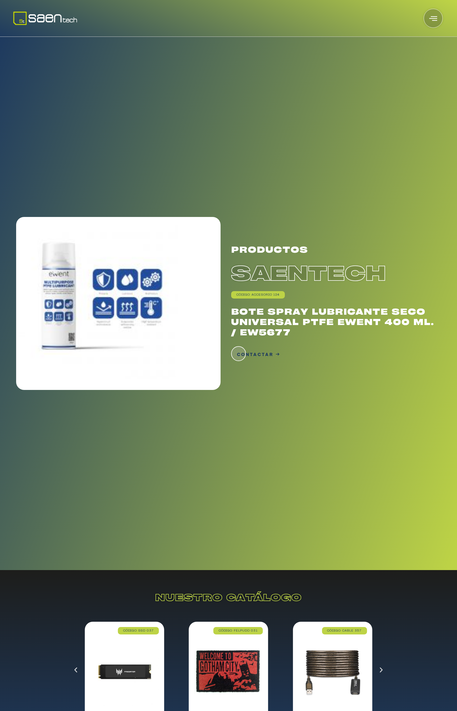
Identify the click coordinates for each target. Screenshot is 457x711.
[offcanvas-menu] (433, 18)
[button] (75, 670)
